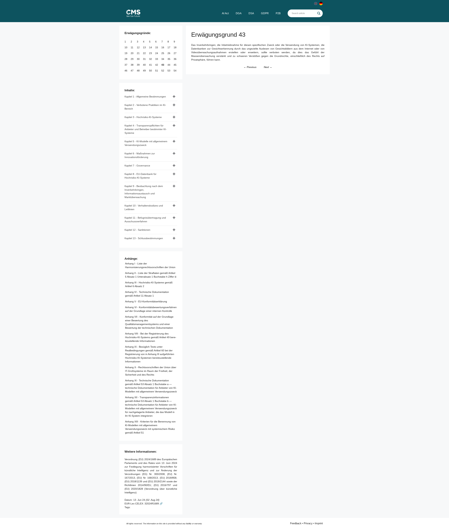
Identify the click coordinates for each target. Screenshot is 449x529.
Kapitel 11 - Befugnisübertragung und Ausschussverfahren (145, 219)
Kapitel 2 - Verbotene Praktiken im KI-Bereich (145, 107)
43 (163, 64)
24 (157, 53)
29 (132, 59)
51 (157, 70)
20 (132, 53)
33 (157, 59)
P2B (278, 13)
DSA (251, 13)
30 (138, 59)
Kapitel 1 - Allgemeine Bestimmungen (145, 96)
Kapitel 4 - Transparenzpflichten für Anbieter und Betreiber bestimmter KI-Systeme (146, 129)
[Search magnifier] (318, 13)
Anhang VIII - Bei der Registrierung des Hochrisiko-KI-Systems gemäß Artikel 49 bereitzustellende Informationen (150, 337)
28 (126, 59)
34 (163, 59)
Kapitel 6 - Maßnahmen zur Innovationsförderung (140, 155)
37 (126, 64)
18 (175, 47)
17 (169, 47)
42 (157, 64)
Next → (268, 67)
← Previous (250, 67)
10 (126, 47)
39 (138, 64)
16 (163, 47)
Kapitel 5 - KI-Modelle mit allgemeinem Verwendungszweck (146, 143)
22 (144, 53)
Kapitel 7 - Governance (137, 165)
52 (163, 70)
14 (151, 47)
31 (144, 59)
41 (151, 64)
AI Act (225, 13)
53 (169, 70)
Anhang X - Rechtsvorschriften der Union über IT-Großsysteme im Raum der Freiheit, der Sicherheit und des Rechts (150, 371)
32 (151, 59)
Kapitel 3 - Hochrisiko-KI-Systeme (143, 117)
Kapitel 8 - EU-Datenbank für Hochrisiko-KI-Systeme (140, 176)
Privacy (308, 523)
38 (132, 64)
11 (132, 47)
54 (175, 70)
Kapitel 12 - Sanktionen (137, 229)
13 (144, 47)
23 (151, 53)
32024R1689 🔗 (154, 503)
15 (157, 47)
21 (138, 53)
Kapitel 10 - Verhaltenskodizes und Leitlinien (144, 207)
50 (151, 70)
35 (169, 59)
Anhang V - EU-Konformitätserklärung (146, 301)
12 (138, 47)
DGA (239, 13)
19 (126, 53)
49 (144, 70)
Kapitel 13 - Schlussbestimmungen (144, 238)
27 (175, 53)
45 (175, 64)
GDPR (265, 13)
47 (132, 70)
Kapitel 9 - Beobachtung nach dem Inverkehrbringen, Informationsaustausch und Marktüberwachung (144, 192)
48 (138, 70)
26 (169, 53)
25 (163, 53)
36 (175, 59)
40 (144, 64)
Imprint (319, 523)
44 (169, 64)
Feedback (295, 523)
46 (126, 70)
